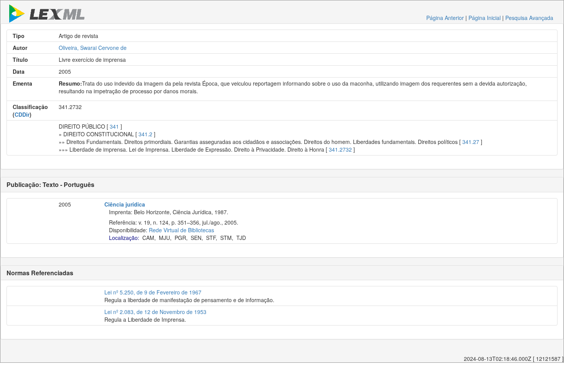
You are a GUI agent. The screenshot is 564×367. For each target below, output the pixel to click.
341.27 (470, 141)
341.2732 (340, 149)
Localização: (124, 237)
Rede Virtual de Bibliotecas (181, 230)
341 (114, 126)
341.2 (145, 134)
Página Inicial (484, 17)
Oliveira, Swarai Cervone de (93, 47)
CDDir (22, 114)
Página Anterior (445, 17)
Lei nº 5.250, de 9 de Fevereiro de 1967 (152, 292)
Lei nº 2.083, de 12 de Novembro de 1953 (155, 312)
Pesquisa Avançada (529, 17)
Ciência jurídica (124, 204)
